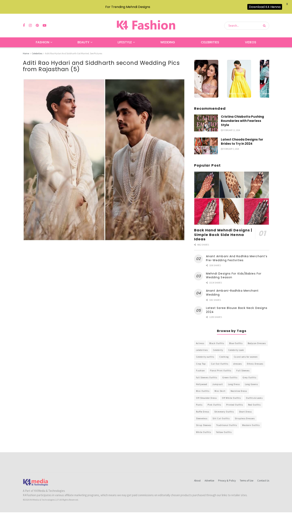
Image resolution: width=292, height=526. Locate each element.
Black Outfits (216, 343)
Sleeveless (201, 418)
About (197, 480)
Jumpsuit (217, 384)
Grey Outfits (249, 377)
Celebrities (210, 42)
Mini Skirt (220, 391)
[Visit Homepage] (146, 25)
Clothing (224, 356)
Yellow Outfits (224, 432)
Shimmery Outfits (224, 411)
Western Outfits (251, 425)
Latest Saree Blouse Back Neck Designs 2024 (237, 310)
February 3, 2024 (231, 149)
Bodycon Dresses (257, 343)
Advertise (209, 480)
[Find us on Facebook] (24, 25)
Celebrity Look (236, 350)
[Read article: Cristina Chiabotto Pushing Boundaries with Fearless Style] (206, 123)
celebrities (202, 350)
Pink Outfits (214, 404)
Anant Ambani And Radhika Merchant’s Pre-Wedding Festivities (237, 258)
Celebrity (218, 350)
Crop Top (201, 363)
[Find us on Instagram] (30, 25)
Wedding (167, 42)
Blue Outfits (236, 343)
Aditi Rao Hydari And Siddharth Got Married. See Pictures (73, 53)
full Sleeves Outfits (206, 377)
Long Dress (234, 384)
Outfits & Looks (254, 398)
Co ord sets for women (246, 356)
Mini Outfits (202, 391)
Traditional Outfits (226, 425)
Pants (199, 404)
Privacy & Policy (227, 480)
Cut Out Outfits (219, 363)
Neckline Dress (239, 391)
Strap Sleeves (203, 425)
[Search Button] (265, 26)
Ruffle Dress (202, 411)
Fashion (42, 42)
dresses (237, 363)
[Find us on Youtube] (44, 25)
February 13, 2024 (231, 130)
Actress (200, 343)
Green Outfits (229, 377)
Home (26, 53)
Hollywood (201, 384)
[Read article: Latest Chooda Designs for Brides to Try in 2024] (206, 145)
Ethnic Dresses (255, 363)
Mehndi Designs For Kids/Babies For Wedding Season (233, 275)
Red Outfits (254, 404)
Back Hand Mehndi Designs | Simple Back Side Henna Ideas (223, 235)
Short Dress (245, 411)
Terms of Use (246, 480)
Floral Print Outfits (220, 370)
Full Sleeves (242, 370)
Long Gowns (251, 384)
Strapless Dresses (245, 418)
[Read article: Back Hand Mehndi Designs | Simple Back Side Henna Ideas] (231, 198)
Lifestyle (125, 42)
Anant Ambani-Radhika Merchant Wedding (232, 293)
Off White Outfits (231, 398)
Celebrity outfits (205, 356)
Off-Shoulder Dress (206, 398)
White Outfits (203, 432)
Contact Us (263, 480)
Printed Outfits (234, 404)
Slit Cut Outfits (221, 418)
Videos (250, 42)
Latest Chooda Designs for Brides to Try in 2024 (242, 141)
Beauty (83, 42)
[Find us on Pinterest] (37, 25)
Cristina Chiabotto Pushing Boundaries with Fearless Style (242, 121)
